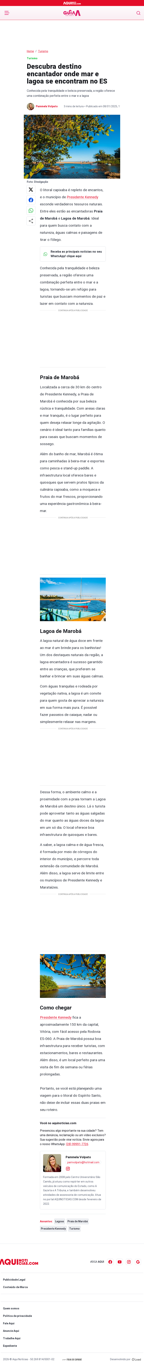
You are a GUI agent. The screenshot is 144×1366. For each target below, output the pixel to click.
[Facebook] (110, 1262)
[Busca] (138, 13)
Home (30, 51)
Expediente (10, 1345)
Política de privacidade (17, 1315)
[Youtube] (119, 1262)
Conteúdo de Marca (15, 1287)
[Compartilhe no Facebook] (30, 199)
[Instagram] (129, 1262)
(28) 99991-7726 (77, 1144)
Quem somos (11, 1308)
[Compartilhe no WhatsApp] (30, 210)
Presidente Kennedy (82, 197)
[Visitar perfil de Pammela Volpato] (52, 1163)
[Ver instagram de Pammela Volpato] (68, 1168)
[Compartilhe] (30, 220)
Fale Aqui (8, 1323)
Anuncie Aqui (11, 1330)
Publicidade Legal (14, 1279)
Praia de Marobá (78, 1221)
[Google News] (138, 1262)
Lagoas (59, 1221)
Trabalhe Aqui (11, 1338)
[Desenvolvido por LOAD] (136, 1359)
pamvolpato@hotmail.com (83, 1162)
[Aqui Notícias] (72, 3)
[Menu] (7, 13)
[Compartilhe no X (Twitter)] (30, 189)
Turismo (43, 51)
